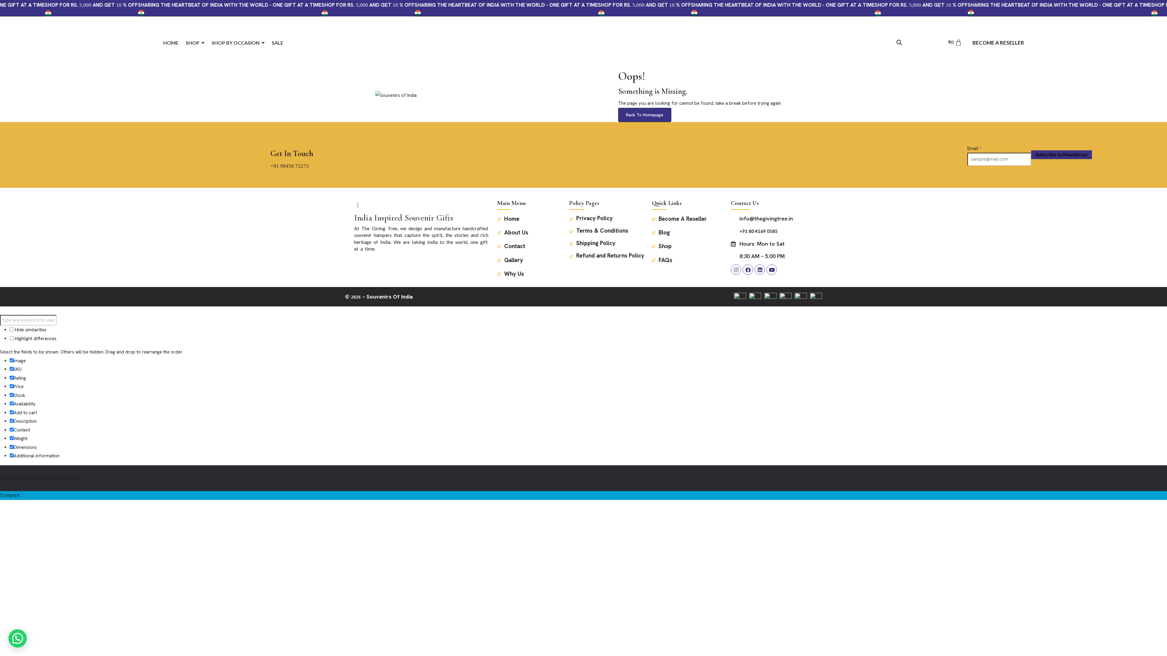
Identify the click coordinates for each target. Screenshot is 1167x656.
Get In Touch (291, 154)
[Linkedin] (760, 270)
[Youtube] (771, 270)
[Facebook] (748, 270)
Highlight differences (35, 339)
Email (974, 148)
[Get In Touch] (276, 139)
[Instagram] (736, 270)
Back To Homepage (644, 115)
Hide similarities (30, 330)
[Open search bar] (899, 41)
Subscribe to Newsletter (1061, 154)
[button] (18, 638)
